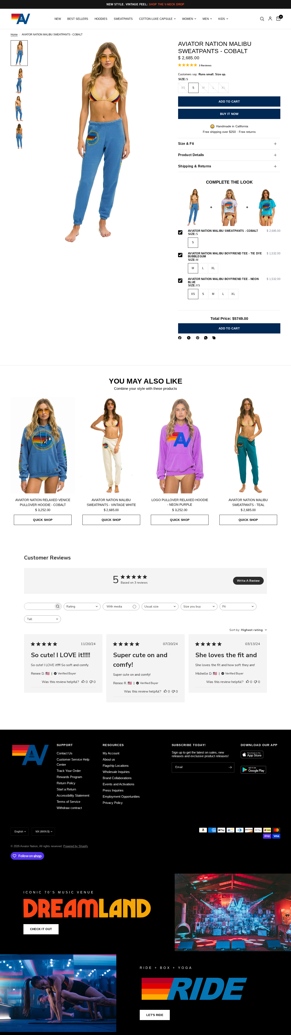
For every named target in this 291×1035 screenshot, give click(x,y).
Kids (221, 18)
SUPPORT (65, 745)
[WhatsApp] (206, 337)
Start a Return (66, 789)
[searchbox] (39, 606)
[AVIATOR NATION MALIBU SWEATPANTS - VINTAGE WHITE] (111, 445)
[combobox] (82, 606)
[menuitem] (57, 18)
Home (14, 34)
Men (206, 18)
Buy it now (229, 114)
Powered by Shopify (75, 846)
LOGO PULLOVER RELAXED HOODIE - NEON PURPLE (179, 502)
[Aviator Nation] (145, 912)
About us (109, 759)
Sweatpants (123, 18)
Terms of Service (68, 801)
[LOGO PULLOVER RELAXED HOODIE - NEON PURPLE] (180, 445)
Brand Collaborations (117, 778)
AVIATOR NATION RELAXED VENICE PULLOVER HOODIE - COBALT (42, 502)
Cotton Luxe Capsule (156, 18)
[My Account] (270, 19)
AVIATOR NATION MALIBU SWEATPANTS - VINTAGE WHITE (111, 502)
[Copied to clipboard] (214, 337)
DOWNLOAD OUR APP (259, 745)
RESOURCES (113, 745)
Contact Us (64, 753)
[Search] (262, 19)
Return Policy (66, 783)
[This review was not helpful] (90, 682)
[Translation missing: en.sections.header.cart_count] (277, 19)
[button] (41, 929)
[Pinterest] (198, 337)
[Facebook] (180, 337)
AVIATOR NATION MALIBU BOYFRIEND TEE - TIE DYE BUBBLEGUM (234, 255)
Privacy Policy (113, 803)
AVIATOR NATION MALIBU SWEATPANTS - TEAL (248, 502)
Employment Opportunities (121, 796)
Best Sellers (77, 18)
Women (187, 18)
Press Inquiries (113, 790)
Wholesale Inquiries (116, 772)
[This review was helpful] (83, 682)
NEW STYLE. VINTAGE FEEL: (145, 4)
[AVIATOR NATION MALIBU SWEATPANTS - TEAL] (248, 445)
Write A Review (248, 581)
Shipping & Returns (194, 166)
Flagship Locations (116, 765)
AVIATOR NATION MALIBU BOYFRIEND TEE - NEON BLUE (234, 281)
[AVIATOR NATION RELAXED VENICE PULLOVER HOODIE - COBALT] (43, 445)
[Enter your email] (230, 767)
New (58, 18)
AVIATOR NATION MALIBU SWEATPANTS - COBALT (234, 230)
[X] (189, 337)
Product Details (191, 155)
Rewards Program (69, 777)
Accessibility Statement (73, 795)
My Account (111, 753)
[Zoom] (156, 49)
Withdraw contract (69, 808)
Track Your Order (69, 771)
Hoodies (101, 18)
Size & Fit (186, 143)
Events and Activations (118, 784)
